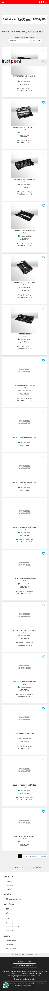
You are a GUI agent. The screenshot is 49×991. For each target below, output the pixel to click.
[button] (39, 2)
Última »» (43, 856)
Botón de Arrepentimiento (24, 965)
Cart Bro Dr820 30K (24, 334)
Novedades (9, 885)
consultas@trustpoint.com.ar (16, 976)
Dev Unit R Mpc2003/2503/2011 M (24, 630)
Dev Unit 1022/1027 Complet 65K (24, 482)
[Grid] (34, 41)
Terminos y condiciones (13, 923)
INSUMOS (5, 32)
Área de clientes (11, 949)
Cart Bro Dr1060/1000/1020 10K (24, 76)
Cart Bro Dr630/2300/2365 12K (24, 231)
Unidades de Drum (36, 32)
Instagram (11, 913)
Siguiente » (33, 856)
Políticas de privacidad (13, 927)
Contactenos (10, 945)
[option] (9, 19)
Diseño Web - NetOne (10, 983)
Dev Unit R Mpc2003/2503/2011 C (24, 579)
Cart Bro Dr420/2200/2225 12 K (24, 128)
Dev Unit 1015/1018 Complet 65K (24, 437)
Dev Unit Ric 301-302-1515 (24, 733)
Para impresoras (18, 32)
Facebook (11, 909)
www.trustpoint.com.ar (34, 976)
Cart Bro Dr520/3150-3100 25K (24, 179)
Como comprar (11, 941)
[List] (39, 41)
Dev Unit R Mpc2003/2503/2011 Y (24, 682)
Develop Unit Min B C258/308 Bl (24, 785)
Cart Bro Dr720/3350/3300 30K (24, 282)
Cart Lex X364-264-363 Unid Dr (24, 386)
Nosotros (9, 881)
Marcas (8, 889)
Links (29, 961)
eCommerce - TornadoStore (25, 983)
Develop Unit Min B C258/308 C (24, 837)
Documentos (10, 931)
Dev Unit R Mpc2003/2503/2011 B (24, 527)
